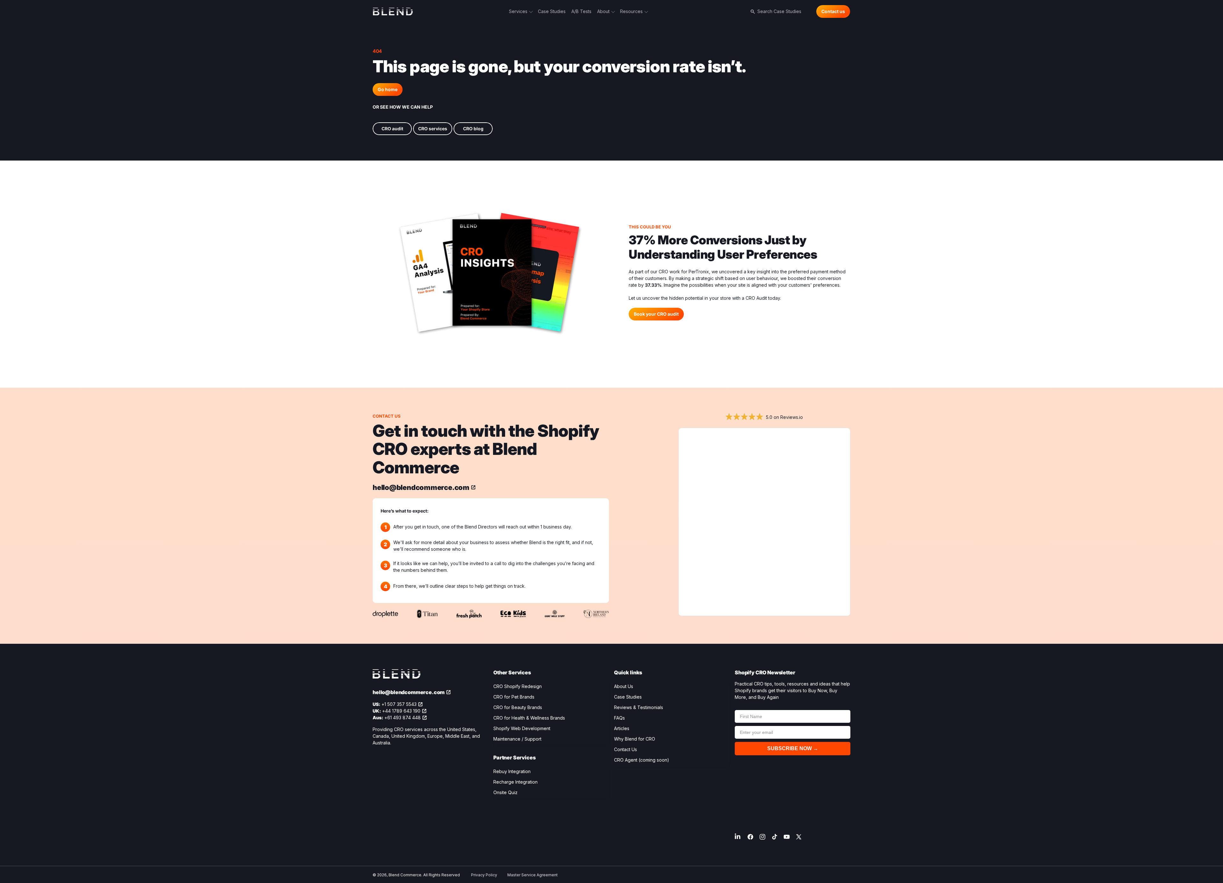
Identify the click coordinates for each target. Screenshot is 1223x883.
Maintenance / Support (517, 739)
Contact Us (625, 749)
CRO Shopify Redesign (517, 686)
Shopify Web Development (521, 728)
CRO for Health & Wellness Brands (529, 718)
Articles (621, 728)
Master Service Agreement (532, 874)
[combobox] (784, 11)
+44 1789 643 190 (401, 711)
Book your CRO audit (656, 314)
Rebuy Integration (512, 771)
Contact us (833, 11)
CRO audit (392, 128)
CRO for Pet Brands (513, 697)
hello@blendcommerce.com (421, 487)
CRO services (432, 128)
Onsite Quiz (505, 792)
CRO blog (473, 128)
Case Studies (628, 697)
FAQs (619, 718)
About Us (623, 686)
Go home (387, 89)
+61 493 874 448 (402, 717)
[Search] (751, 11)
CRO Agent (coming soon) (641, 760)
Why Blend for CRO (634, 739)
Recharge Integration (515, 782)
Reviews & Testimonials (638, 707)
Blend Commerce (405, 874)
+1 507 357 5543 (399, 704)
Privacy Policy (484, 874)
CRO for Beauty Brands (517, 707)
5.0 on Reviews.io (784, 417)
